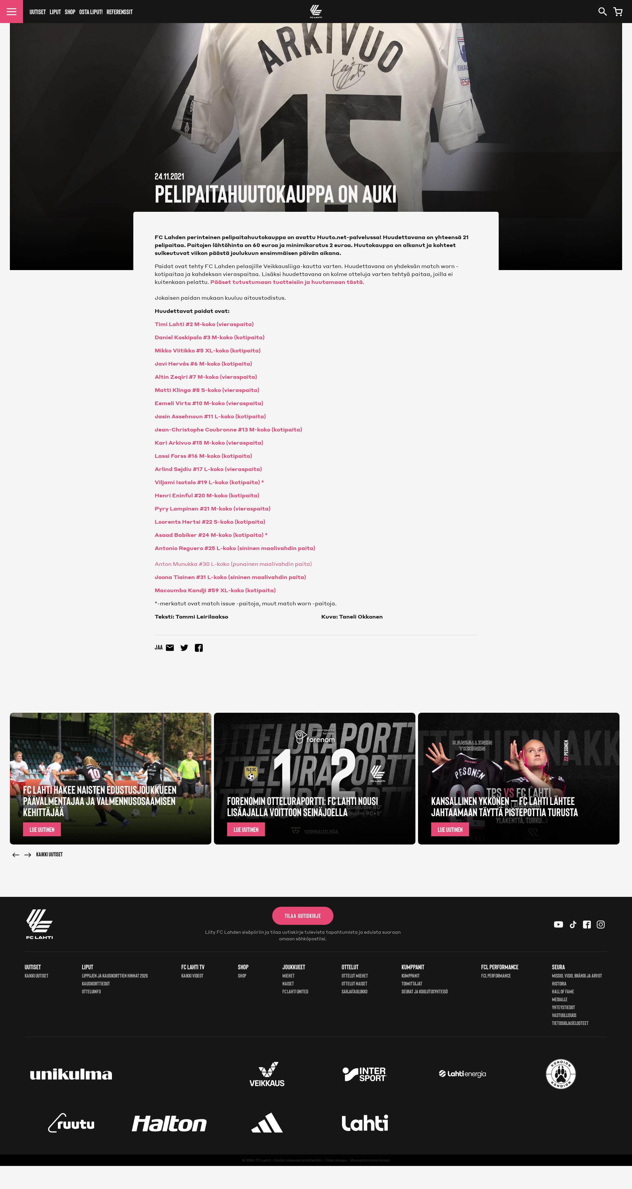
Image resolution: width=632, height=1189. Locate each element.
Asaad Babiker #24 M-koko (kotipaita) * (211, 534)
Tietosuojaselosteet (570, 1023)
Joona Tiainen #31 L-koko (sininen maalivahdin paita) (230, 576)
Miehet (288, 975)
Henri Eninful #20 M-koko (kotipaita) (207, 495)
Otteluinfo (91, 991)
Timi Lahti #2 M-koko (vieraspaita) (204, 323)
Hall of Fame (563, 991)
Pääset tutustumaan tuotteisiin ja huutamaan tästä (286, 281)
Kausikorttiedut (96, 983)
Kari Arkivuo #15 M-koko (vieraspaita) (209, 442)
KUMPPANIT (411, 975)
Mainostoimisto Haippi (370, 1160)
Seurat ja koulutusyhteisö (425, 991)
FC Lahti (263, 1160)
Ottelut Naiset (354, 983)
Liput (55, 11)
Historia (559, 983)
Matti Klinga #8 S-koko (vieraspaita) (207, 389)
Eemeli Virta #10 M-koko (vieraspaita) (209, 403)
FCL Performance (496, 975)
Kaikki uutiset (49, 854)
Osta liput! (91, 11)
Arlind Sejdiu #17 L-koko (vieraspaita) (208, 468)
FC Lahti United (295, 991)
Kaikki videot (192, 975)
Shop (70, 11)
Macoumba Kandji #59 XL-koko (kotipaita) (215, 590)
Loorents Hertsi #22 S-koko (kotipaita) (210, 521)
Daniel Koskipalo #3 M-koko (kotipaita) (210, 337)
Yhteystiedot (563, 1007)
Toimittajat (412, 983)
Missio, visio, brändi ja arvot (577, 975)
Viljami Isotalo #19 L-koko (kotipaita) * (209, 482)
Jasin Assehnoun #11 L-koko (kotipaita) (210, 416)
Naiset (288, 983)
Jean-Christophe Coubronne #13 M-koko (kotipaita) (228, 429)
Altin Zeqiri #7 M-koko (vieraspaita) (206, 376)
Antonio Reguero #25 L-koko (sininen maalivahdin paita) (235, 547)
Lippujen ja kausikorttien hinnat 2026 (115, 975)
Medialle (559, 999)
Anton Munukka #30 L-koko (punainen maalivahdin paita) (233, 563)
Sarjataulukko (354, 991)
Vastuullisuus (564, 1015)
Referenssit (120, 11)
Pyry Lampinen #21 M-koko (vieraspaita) (213, 508)
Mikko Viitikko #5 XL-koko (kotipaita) (208, 350)
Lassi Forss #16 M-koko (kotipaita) (203, 455)
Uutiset (38, 11)
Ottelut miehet (355, 975)
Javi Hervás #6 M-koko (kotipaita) (203, 363)
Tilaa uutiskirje (303, 915)
